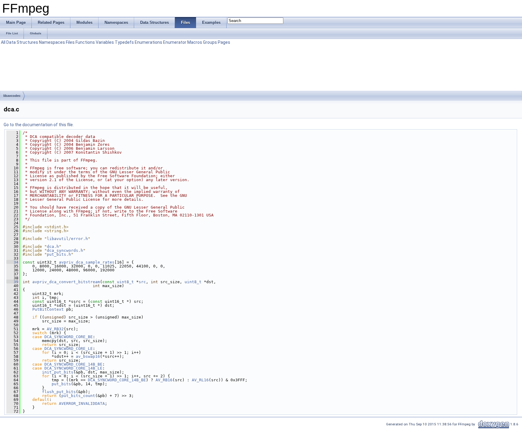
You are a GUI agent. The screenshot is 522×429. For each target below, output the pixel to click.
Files (70, 42)
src (142, 282)
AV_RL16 (200, 380)
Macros (194, 42)
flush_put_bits (59, 391)
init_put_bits (57, 372)
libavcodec (12, 96)
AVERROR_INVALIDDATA (82, 403)
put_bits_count (78, 395)
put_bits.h (59, 254)
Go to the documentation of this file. (39, 124)
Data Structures (22, 42)
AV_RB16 (164, 380)
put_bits (61, 384)
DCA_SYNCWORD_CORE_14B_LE (73, 368)
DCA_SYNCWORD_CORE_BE (68, 337)
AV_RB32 (55, 329)
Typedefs (124, 42)
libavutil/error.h (67, 238)
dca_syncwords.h (65, 250)
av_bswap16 (88, 356)
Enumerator (174, 42)
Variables (105, 42)
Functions (85, 42)
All (3, 42)
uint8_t (125, 282)
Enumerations (148, 42)
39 (12, 282)
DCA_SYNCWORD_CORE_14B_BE (73, 364)
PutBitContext (48, 309)
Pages (224, 42)
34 (12, 262)
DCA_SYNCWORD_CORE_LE (68, 348)
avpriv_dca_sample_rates (86, 262)
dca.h (53, 246)
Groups (210, 42)
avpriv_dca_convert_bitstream (66, 282)
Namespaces (52, 42)
